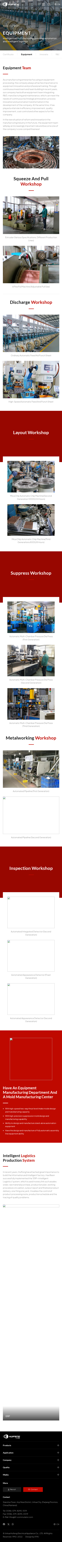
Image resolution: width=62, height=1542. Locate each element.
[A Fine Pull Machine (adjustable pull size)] (31, 267)
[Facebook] (4, 1524)
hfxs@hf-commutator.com (21, 1517)
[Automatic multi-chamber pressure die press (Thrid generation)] (31, 708)
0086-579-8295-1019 (16, 1511)
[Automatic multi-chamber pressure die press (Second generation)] (31, 664)
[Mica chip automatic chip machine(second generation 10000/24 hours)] (31, 481)
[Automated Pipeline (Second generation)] (31, 818)
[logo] (10, 4)
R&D (58, 54)
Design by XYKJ (32, 1537)
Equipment (26, 54)
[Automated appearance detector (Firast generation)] (31, 960)
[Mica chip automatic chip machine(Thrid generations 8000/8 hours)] (31, 524)
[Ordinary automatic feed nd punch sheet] (31, 336)
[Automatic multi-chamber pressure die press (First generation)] (31, 621)
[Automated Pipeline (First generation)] (31, 771)
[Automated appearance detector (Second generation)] (31, 1003)
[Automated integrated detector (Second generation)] (31, 916)
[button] (43, 4)
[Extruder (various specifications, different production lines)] (31, 219)
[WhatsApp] (13, 1524)
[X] (8, 1524)
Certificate (8, 54)
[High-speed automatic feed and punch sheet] (31, 382)
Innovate (44, 54)
